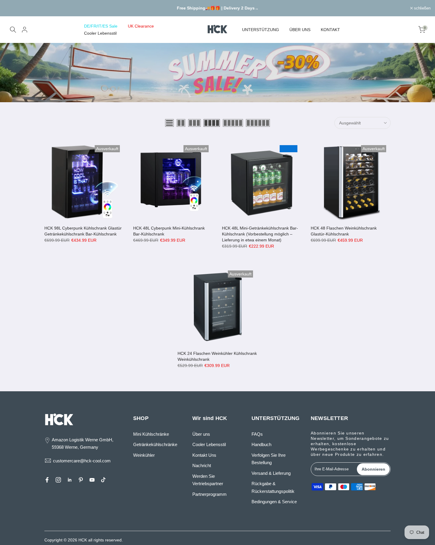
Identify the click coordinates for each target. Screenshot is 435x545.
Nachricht (201, 465)
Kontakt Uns (204, 455)
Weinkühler (144, 455)
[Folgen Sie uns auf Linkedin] (69, 479)
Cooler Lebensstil (100, 33)
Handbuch (261, 444)
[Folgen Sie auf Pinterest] (80, 479)
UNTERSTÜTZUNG (260, 29)
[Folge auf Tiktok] (103, 479)
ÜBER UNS (299, 29)
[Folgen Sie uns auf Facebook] (47, 479)
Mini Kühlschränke (151, 434)
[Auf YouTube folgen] (92, 479)
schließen (16, 8)
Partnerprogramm (209, 494)
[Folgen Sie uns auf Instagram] (58, 479)
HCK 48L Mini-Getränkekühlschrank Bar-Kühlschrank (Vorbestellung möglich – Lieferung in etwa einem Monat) (260, 234)
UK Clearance (141, 26)
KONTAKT (330, 29)
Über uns (201, 434)
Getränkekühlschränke (155, 444)
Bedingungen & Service (274, 501)
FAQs (257, 434)
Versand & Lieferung (271, 473)
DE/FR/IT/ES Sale (100, 26)
